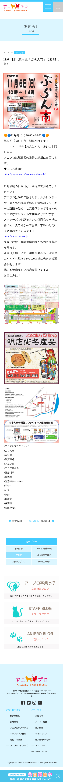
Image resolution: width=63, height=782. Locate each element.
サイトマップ (41, 733)
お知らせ (19, 548)
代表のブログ (44, 562)
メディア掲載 (41, 721)
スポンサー (40, 745)
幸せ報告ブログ (44, 555)
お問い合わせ (41, 751)
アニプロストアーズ (19, 745)
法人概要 (39, 727)
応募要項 (14, 721)
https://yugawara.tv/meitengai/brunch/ (24, 174)
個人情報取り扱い (43, 739)
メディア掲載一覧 (44, 548)
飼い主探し (15, 716)
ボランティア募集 (18, 733)
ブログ (19, 555)
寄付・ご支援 (16, 739)
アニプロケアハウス (19, 727)
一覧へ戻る (32, 521)
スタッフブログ (19, 562)
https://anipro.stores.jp (16, 236)
